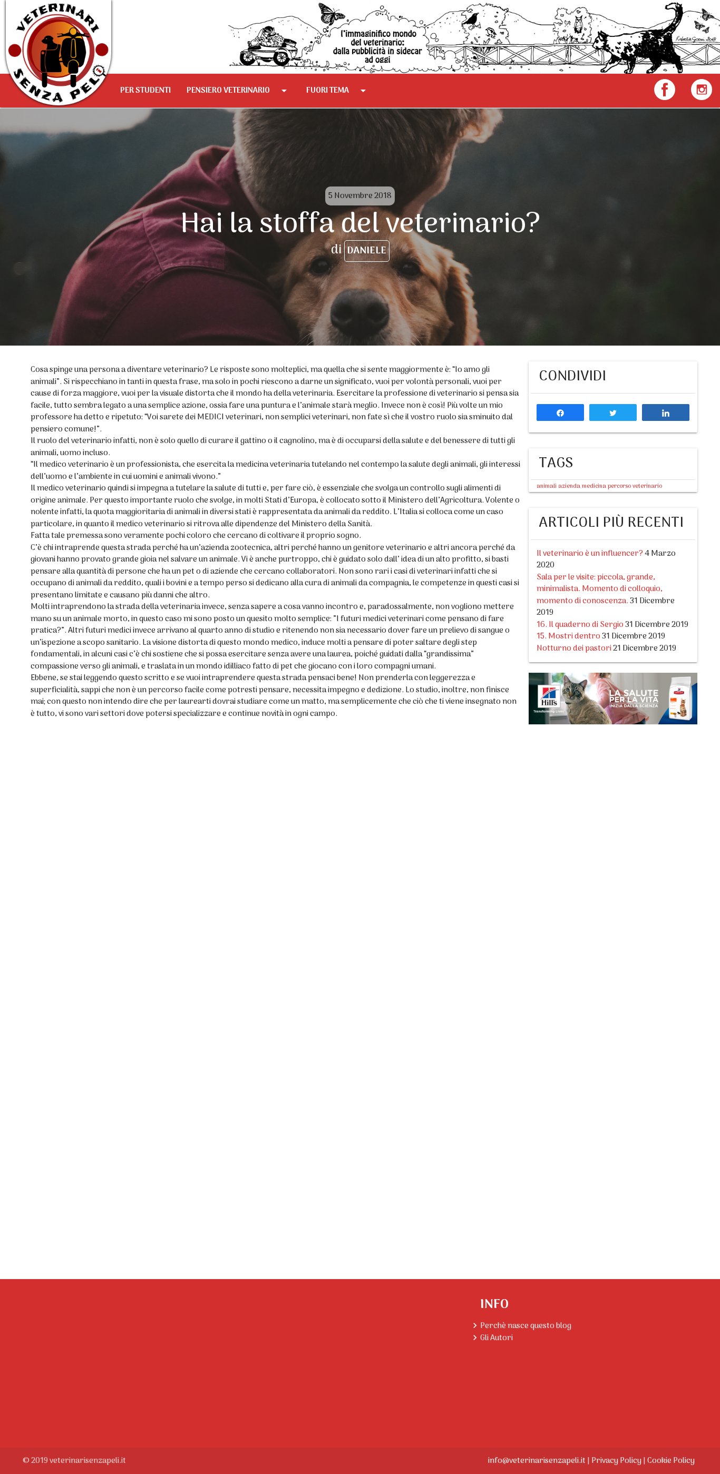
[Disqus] (276, 859)
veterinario (647, 486)
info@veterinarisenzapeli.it (537, 1461)
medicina (594, 486)
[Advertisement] (613, 794)
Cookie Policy (671, 1461)
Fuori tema (337, 90)
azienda (569, 486)
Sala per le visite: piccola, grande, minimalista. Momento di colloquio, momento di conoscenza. (600, 589)
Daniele (366, 251)
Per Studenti (145, 90)
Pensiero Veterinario (238, 90)
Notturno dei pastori (574, 648)
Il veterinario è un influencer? (590, 553)
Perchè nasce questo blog (525, 1326)
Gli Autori (496, 1338)
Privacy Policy (616, 1461)
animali (547, 486)
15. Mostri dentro (568, 636)
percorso (619, 486)
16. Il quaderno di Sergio (580, 624)
